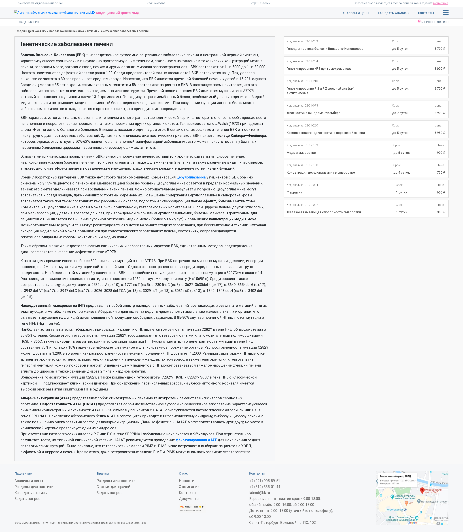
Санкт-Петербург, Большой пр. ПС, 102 (40, 3)
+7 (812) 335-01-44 (260, 3)
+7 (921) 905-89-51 (157, 3)
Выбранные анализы (434, 22)
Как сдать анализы (393, 13)
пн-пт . (436, 3)
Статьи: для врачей (113, 487)
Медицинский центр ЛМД (117, 13)
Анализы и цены (356, 13)
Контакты (426, 13)
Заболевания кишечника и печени (73, 31)
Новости (186, 481)
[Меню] (446, 13)
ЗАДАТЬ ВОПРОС (29, 22)
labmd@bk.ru (259, 493)
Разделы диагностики (30, 31)
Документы (189, 498)
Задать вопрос (27, 498)
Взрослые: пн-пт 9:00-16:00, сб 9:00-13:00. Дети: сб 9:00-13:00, (390, 3)
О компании (189, 487)
